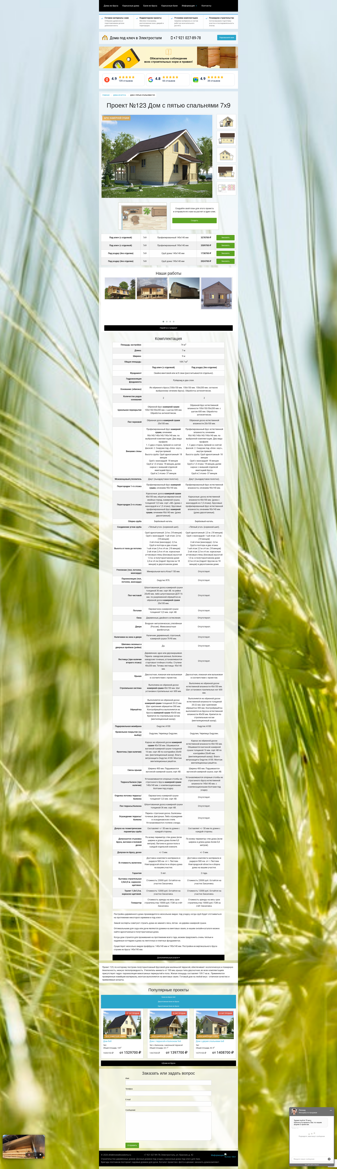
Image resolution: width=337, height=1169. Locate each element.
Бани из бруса (150, 5)
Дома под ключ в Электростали (135, 38)
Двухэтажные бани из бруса (168, 1001)
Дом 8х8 (107, 1041)
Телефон (129, 1089)
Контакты (206, 5)
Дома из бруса (111, 5)
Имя (127, 1078)
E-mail (127, 1099)
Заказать (225, 237)
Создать (194, 220)
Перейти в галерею (168, 328)
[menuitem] (111, 5)
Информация (188, 5)
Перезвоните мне (226, 37)
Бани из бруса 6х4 (168, 997)
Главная (105, 95)
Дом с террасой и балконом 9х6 (165, 1041)
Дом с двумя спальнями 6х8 (210, 1041)
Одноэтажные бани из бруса (168, 1006)
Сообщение (130, 1110)
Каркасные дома (130, 5)
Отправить (132, 1145)
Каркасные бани (169, 5)
